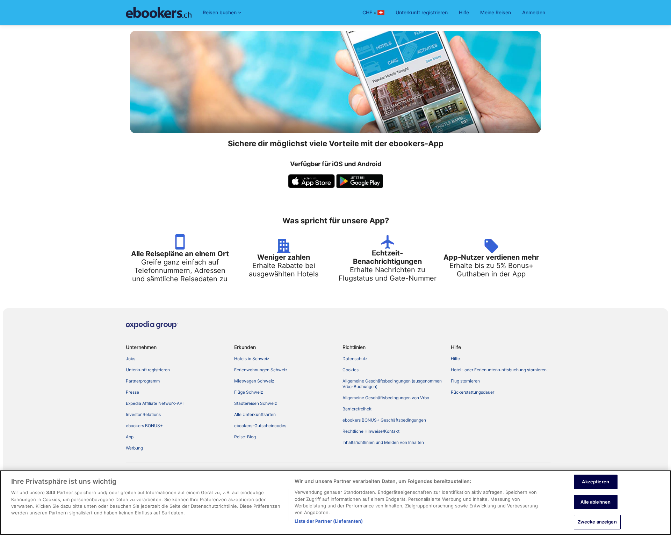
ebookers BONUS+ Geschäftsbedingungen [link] (384, 420)
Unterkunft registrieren (422, 12)
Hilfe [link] (455, 358)
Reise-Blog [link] (245, 436)
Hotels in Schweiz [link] (251, 358)
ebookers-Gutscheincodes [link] (260, 425)
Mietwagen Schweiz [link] (254, 381)
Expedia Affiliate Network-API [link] (154, 403)
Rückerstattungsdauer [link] (472, 392)
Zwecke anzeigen (597, 522)
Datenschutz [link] (355, 358)
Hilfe (464, 12)
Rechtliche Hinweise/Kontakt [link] (370, 431)
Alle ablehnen (595, 502)
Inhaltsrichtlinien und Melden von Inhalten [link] (383, 442)
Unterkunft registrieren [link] (148, 369)
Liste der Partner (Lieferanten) (329, 521)
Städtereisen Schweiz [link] (255, 403)
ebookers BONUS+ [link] (144, 425)
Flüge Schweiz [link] (248, 392)
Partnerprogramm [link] (143, 381)
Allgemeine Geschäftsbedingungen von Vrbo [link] (385, 397)
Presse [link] (132, 392)
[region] (335, 502)
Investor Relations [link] (143, 414)
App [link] (130, 436)
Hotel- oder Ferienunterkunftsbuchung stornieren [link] (499, 369)
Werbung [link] (134, 448)
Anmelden (533, 12)
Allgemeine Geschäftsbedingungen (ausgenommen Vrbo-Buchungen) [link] (392, 383)
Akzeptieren (595, 481)
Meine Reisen (495, 12)
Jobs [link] (130, 358)
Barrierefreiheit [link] (356, 408)
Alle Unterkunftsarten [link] (255, 414)
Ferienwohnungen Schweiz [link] (261, 369)
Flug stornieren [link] (465, 381)
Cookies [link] (350, 369)
